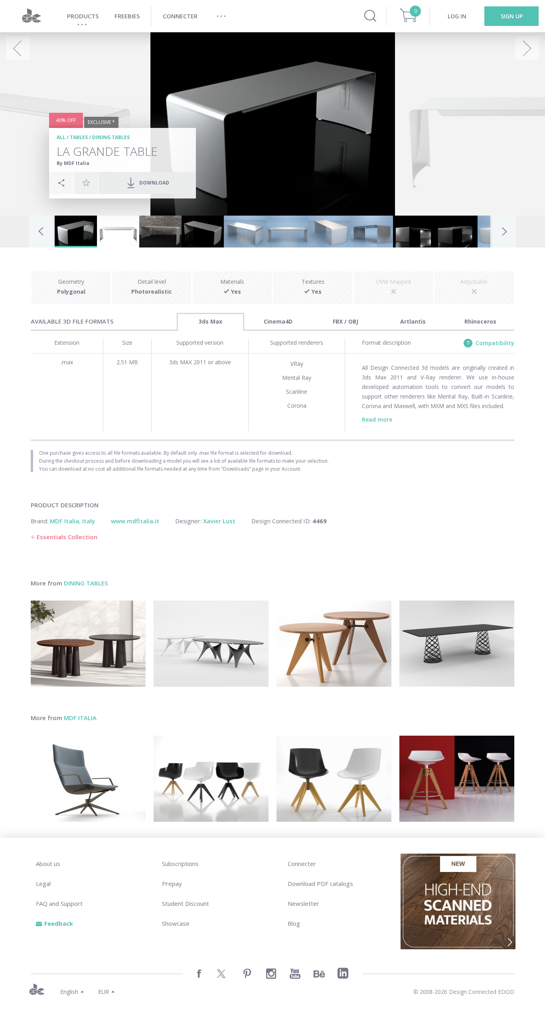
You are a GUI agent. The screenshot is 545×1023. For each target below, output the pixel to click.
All (61, 137)
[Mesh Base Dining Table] (456, 644)
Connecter (302, 864)
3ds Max (210, 321)
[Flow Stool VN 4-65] (456, 779)
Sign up (512, 16)
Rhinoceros (480, 321)
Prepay (172, 884)
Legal (43, 884)
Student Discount (185, 903)
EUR (103, 992)
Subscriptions (180, 864)
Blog (294, 923)
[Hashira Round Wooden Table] (88, 644)
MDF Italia (80, 718)
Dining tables (111, 137)
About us (48, 864)
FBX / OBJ (345, 321)
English (69, 992)
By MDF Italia (73, 163)
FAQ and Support (59, 903)
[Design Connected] (31, 16)
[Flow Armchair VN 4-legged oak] (211, 779)
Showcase (176, 923)
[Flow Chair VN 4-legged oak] (333, 779)
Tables (79, 137)
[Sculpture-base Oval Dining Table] (211, 644)
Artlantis (413, 321)
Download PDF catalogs (320, 884)
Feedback (58, 923)
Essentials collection (67, 537)
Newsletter (303, 903)
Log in (457, 16)
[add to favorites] (86, 182)
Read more (377, 419)
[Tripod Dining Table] (333, 644)
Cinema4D (278, 321)
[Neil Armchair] (88, 779)
